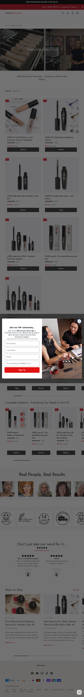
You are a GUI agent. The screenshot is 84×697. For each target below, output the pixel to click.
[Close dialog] (79, 321)
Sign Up (22, 370)
